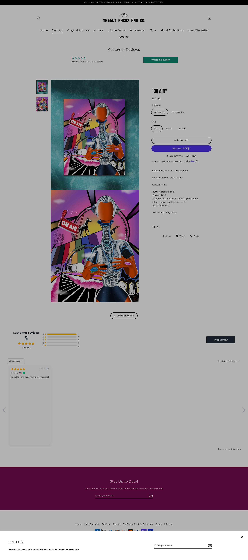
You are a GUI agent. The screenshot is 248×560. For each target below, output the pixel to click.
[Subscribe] (209, 545)
